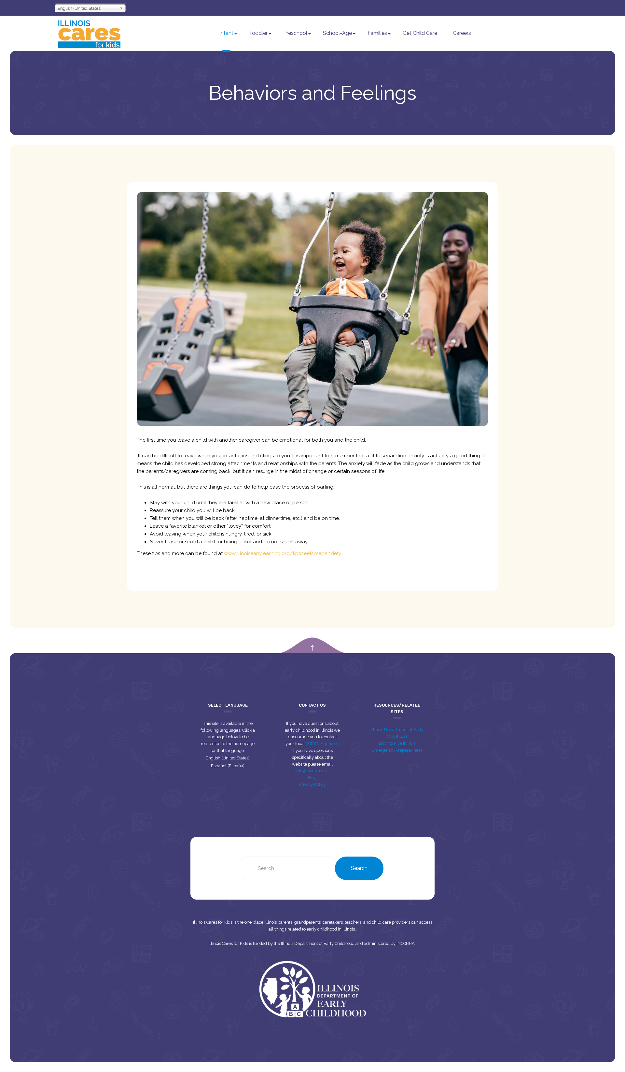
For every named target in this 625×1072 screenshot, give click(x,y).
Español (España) (227, 765)
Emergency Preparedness (397, 750)
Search (359, 868)
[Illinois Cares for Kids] (89, 33)
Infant (226, 33)
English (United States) (228, 758)
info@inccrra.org (311, 770)
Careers (462, 33)
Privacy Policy (312, 784)
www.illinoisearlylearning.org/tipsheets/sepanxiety (282, 553)
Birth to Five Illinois (397, 743)
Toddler (258, 33)
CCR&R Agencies (322, 743)
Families (377, 33)
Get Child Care (420, 33)
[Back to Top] (312, 648)
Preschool (295, 33)
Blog (312, 777)
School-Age (337, 33)
